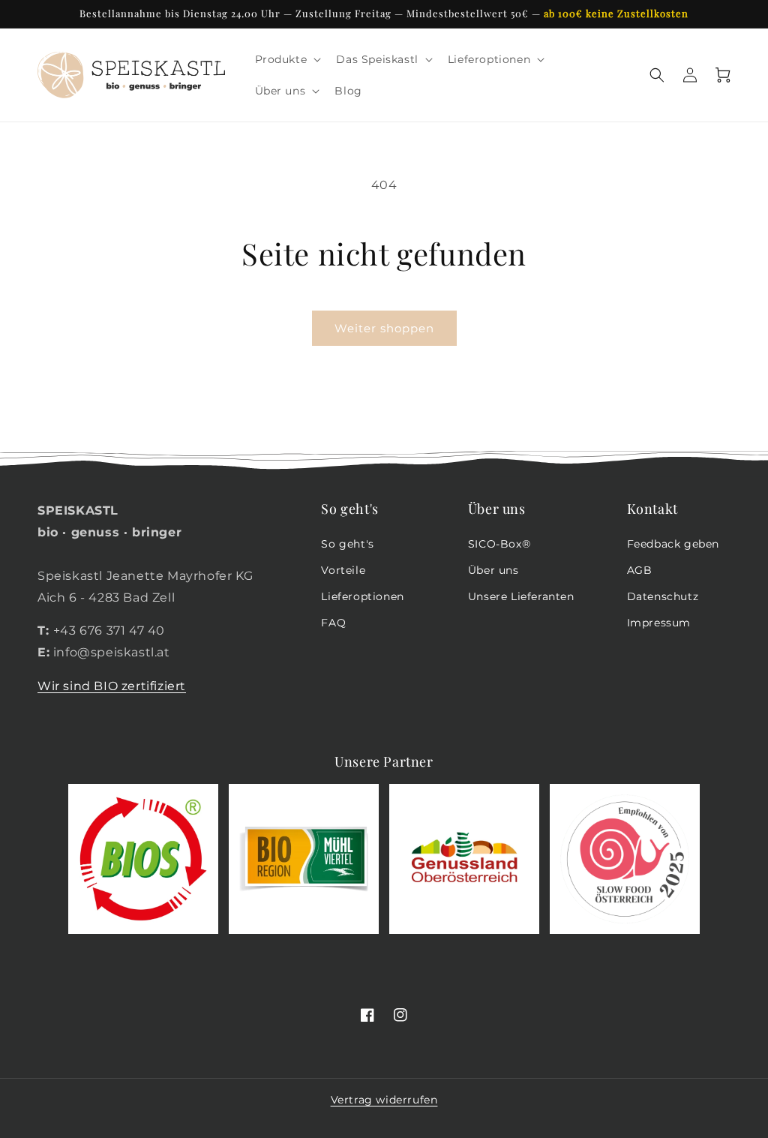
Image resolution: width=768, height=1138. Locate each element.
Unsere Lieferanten (521, 596)
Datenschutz (663, 596)
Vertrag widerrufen (384, 1099)
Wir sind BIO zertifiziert (112, 686)
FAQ (333, 622)
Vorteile (343, 570)
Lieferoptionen (362, 596)
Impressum (659, 622)
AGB (639, 570)
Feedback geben (673, 544)
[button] (287, 59)
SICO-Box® (499, 544)
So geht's (347, 544)
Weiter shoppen (384, 328)
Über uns (493, 570)
